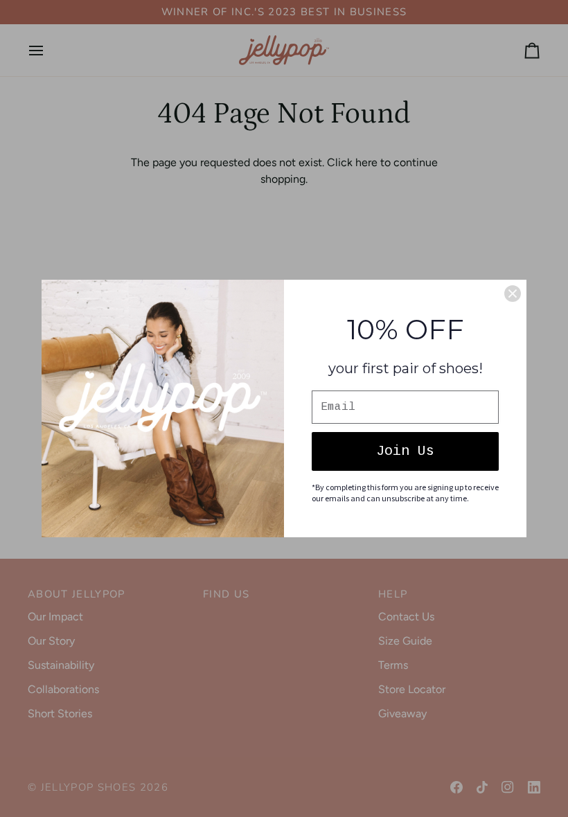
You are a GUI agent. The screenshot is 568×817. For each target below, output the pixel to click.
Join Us (405, 451)
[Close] (512, 293)
